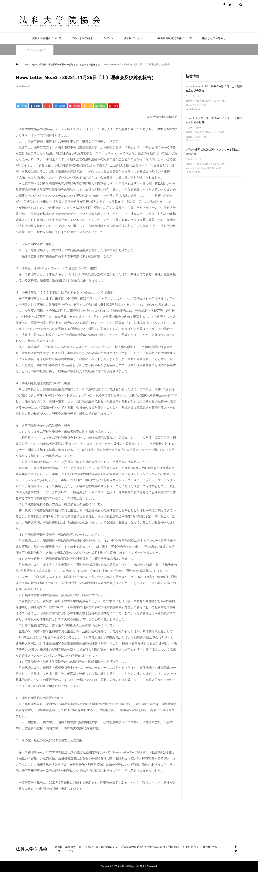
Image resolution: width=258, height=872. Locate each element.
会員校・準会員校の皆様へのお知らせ (205, 100)
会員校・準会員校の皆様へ (101, 846)
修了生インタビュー (135, 38)
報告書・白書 (214, 168)
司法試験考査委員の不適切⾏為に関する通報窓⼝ (150, 846)
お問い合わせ (191, 846)
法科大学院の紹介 (82, 38)
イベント (108, 38)
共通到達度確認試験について (175, 38)
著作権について (212, 846)
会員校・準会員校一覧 (68, 846)
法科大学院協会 (31, 849)
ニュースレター (34, 50)
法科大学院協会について (46, 38)
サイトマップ (66, 850)
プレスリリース (194, 159)
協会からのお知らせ (214, 38)
